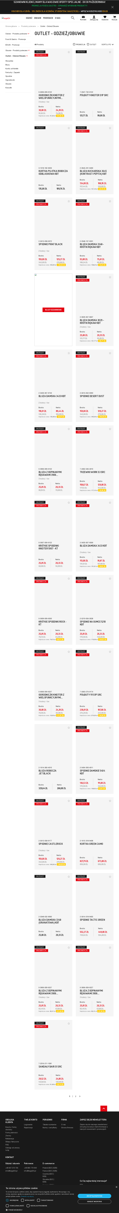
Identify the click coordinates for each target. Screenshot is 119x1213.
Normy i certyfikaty (50, 1128)
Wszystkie (9, 61)
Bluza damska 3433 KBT (52, 396)
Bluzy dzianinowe (53, 310)
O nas (63, 1125)
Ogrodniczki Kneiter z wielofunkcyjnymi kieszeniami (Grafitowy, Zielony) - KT (53, 699)
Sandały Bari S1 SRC (50, 1066)
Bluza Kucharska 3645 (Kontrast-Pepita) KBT (93, 172)
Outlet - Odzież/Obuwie (15, 56)
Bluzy (7, 65)
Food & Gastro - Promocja (15, 39)
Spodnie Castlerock (51, 844)
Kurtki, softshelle (11, 69)
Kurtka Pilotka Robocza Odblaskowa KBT (53, 172)
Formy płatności (11, 1133)
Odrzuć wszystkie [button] (94, 1202)
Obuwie (8, 84)
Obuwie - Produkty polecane (16, 50)
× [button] (116, 1187)
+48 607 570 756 (11, 1168)
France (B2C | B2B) (50, 1171)
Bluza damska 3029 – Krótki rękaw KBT (92, 321)
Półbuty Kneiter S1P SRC (94, 95)
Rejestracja (28, 1128)
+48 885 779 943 (30, 1168)
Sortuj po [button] (106, 44)
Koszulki (8, 88)
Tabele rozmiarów (49, 1125)
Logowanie (28, 1125)
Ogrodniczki (10, 80)
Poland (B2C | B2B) (50, 1168)
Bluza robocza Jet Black (47, 772)
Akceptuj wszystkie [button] (94, 1196)
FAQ (7, 1145)
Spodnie (8, 76)
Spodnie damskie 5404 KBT (92, 772)
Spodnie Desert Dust (92, 396)
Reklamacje (9, 1139)
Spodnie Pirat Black (51, 244)
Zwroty (8, 1136)
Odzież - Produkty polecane (16, 34)
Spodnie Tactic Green (92, 919)
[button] (112, 7)
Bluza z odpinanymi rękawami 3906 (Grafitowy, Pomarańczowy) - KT (51, 476)
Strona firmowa (67, 1128)
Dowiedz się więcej (27, 1196)
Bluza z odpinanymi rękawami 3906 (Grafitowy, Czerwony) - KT (53, 995)
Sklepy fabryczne (12, 1142)
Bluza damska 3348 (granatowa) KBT (50, 921)
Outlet (93, 44)
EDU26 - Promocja (12, 45)
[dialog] (59, 1199)
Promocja (80, 44)
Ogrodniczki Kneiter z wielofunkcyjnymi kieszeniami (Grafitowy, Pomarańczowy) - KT (53, 99)
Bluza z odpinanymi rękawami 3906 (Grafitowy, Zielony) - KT (94, 993)
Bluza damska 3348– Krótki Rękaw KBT (92, 246)
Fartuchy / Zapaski (12, 72)
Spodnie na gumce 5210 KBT (93, 623)
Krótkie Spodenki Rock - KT (52, 623)
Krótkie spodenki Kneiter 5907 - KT (49, 547)
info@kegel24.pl (11, 1171)
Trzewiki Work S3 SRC (92, 472)
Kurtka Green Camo (91, 844)
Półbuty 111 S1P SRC (91, 694)
